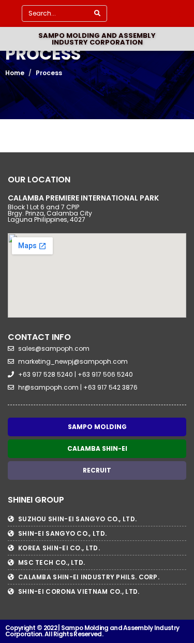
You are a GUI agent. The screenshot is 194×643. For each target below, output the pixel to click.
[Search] (97, 13)
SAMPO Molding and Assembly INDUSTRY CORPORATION (97, 39)
